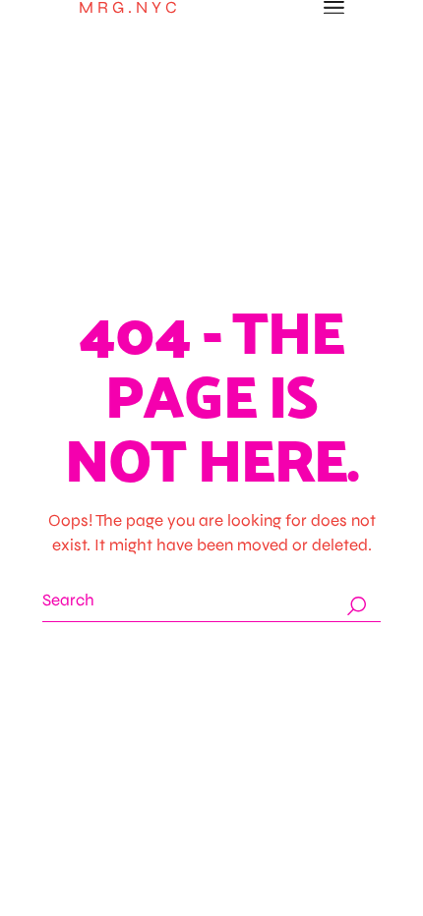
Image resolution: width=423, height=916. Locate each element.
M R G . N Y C (128, 7)
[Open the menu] (334, 8)
